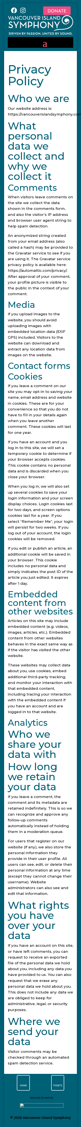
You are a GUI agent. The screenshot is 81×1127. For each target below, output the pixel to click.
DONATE (57, 11)
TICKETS (57, 1086)
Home (23, 1086)
